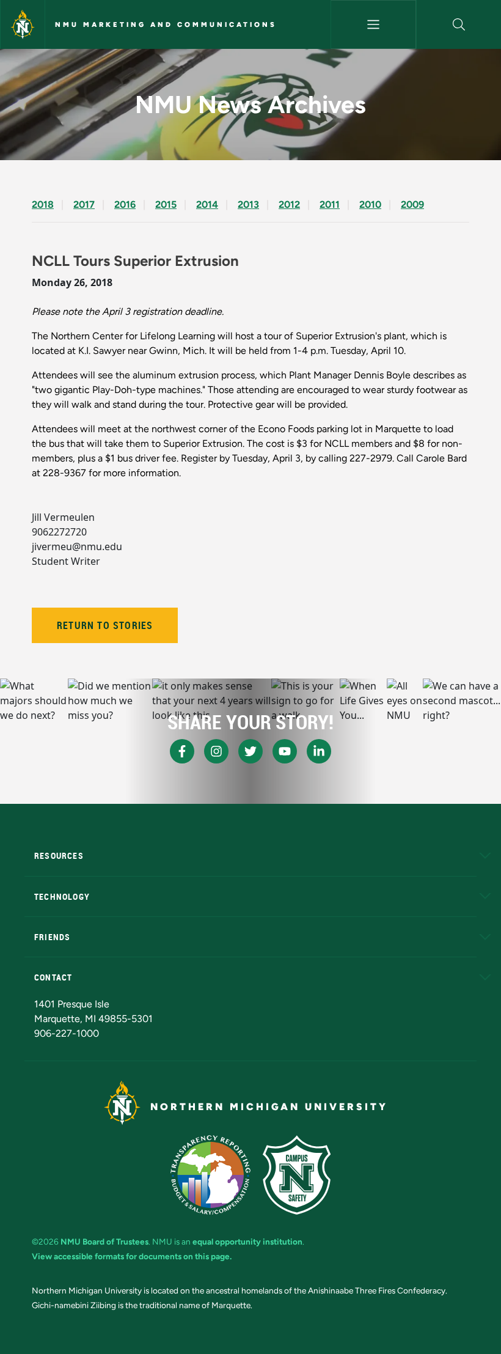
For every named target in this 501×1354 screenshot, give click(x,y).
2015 (166, 204)
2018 (43, 204)
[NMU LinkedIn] (319, 751)
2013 (248, 204)
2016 (125, 204)
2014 (207, 204)
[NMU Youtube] (284, 751)
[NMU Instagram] (216, 751)
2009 (412, 204)
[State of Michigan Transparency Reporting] (210, 1175)
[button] (459, 24)
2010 (370, 204)
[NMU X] (250, 751)
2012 (289, 204)
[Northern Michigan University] (22, 24)
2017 (84, 204)
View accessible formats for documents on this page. (132, 1256)
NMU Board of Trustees (104, 1241)
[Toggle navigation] (373, 24)
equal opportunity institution (247, 1241)
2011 (330, 204)
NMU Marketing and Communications (166, 24)
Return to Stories (105, 625)
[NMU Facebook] (182, 751)
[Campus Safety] (297, 1175)
